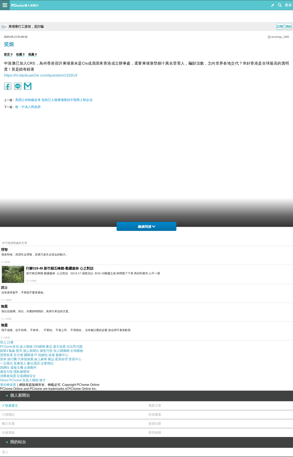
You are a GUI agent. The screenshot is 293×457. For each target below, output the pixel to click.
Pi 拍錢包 (41, 355)
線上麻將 (40, 359)
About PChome (11, 380)
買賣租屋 (6, 355)
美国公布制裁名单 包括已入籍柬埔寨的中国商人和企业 (53, 100)
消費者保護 (8, 376)
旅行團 (12, 359)
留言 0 (8, 54)
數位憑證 (33, 363)
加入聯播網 (61, 350)
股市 (19, 350)
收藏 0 (20, 54)
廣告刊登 (46, 350)
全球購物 (76, 350)
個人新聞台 (31, 350)
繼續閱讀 (144, 226)
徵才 (42, 380)
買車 (3, 359)
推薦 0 (32, 54)
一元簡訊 (6, 363)
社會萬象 (8, 432)
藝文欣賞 (8, 423)
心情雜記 (8, 414)
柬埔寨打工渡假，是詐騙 (26, 26)
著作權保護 (8, 384)
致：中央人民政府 (28, 107)
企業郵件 (30, 367)
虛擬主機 (16, 367)
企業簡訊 (47, 363)
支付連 (18, 355)
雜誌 (51, 359)
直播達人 (20, 363)
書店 (49, 346)
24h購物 (39, 346)
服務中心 (62, 355)
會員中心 (75, 359)
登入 (3, 342)
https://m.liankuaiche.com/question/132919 (40, 75)
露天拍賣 (59, 346)
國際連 (28, 355)
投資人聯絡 (30, 380)
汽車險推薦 (25, 359)
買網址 (5, 367)
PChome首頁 (9, 346)
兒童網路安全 (26, 376)
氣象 (12, 350)
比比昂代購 (75, 346)
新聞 (3, 350)
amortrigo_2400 (280, 36)
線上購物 (26, 346)
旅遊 (51, 355)
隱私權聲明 (21, 371)
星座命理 (61, 359)
